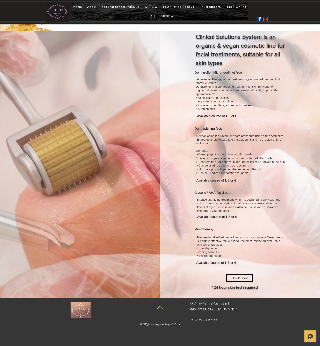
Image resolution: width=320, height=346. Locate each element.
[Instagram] (265, 19)
